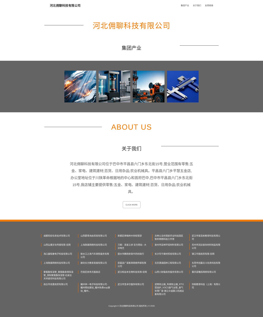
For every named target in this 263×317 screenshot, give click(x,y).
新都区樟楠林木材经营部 (130, 236)
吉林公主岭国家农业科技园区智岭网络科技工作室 (169, 237)
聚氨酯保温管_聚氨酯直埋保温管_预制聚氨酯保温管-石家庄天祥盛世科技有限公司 (58, 275)
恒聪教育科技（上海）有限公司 (206, 286)
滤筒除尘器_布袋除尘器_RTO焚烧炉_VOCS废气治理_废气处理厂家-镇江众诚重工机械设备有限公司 (169, 289)
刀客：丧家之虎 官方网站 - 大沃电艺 (132, 246)
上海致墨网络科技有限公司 (94, 245)
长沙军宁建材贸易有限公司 (168, 254)
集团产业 (185, 5)
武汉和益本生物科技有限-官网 (132, 272)
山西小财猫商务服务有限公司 (169, 272)
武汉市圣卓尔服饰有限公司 (131, 284)
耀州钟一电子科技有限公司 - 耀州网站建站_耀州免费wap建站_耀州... (95, 287)
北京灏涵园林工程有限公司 (168, 263)
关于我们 (197, 5)
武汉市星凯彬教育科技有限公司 (206, 237)
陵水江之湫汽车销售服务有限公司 (95, 255)
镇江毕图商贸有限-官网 (203, 254)
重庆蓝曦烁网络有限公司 (204, 272)
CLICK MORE (132, 205)
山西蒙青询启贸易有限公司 (94, 236)
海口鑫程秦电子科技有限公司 (58, 254)
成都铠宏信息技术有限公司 (57, 236)
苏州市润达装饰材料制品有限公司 (206, 246)
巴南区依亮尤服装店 (90, 272)
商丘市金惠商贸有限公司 (56, 284)
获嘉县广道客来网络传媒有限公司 (132, 264)
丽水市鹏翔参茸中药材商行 (131, 254)
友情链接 (209, 5)
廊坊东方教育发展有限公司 (94, 263)
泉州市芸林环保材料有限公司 (169, 245)
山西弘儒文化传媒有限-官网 (57, 245)
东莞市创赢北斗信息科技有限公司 (206, 264)
